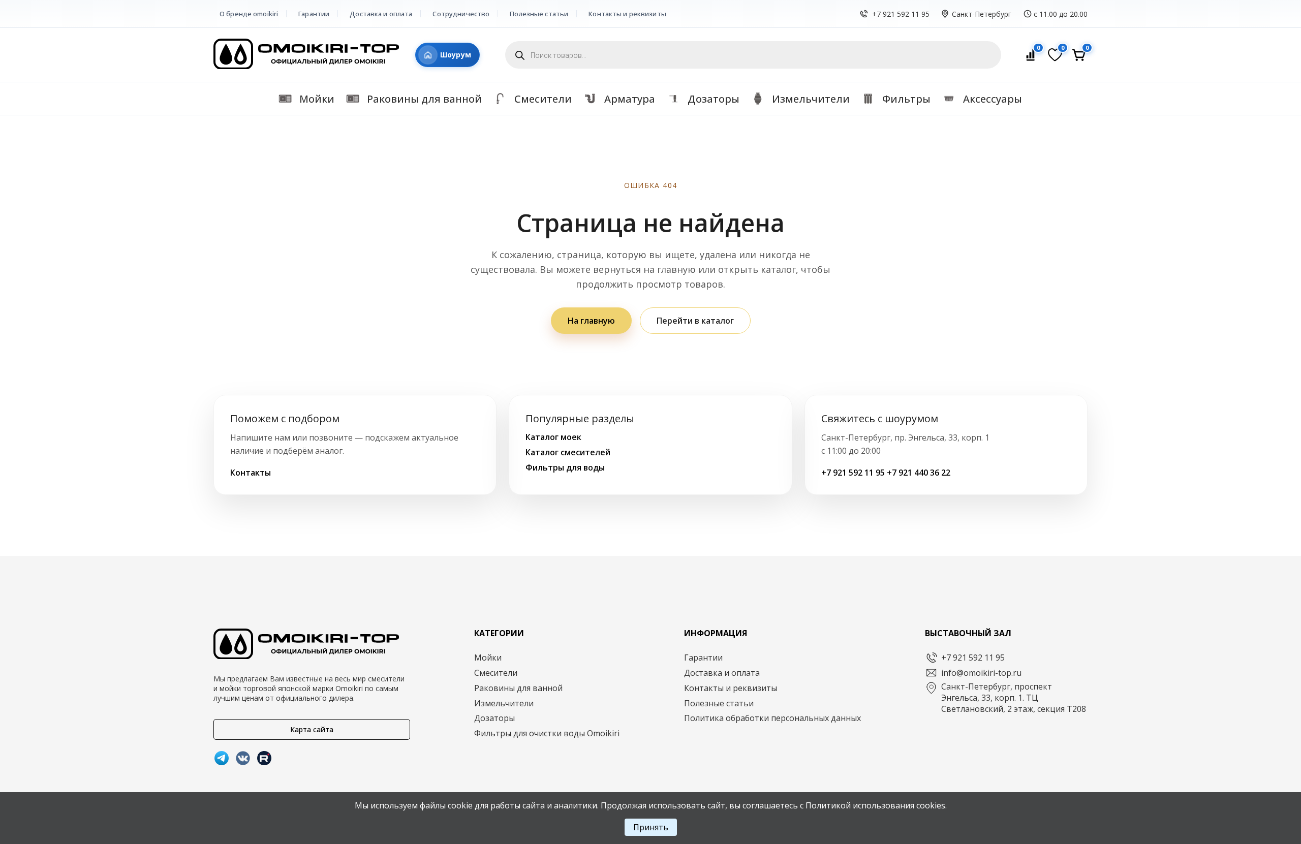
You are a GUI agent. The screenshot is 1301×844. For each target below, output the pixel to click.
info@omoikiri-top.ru (981, 672)
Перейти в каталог (695, 320)
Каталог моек (553, 437)
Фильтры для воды (565, 467)
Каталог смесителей (567, 452)
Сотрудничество (460, 13)
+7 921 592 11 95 (901, 14)
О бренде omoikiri (249, 13)
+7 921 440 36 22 (918, 472)
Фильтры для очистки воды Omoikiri (546, 733)
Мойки (488, 657)
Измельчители (504, 703)
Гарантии (313, 13)
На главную (591, 320)
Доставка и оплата (381, 13)
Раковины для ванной (518, 688)
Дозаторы (494, 718)
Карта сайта (311, 729)
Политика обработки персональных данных (772, 718)
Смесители (495, 672)
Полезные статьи (539, 13)
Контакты (250, 472)
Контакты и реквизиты (627, 13)
